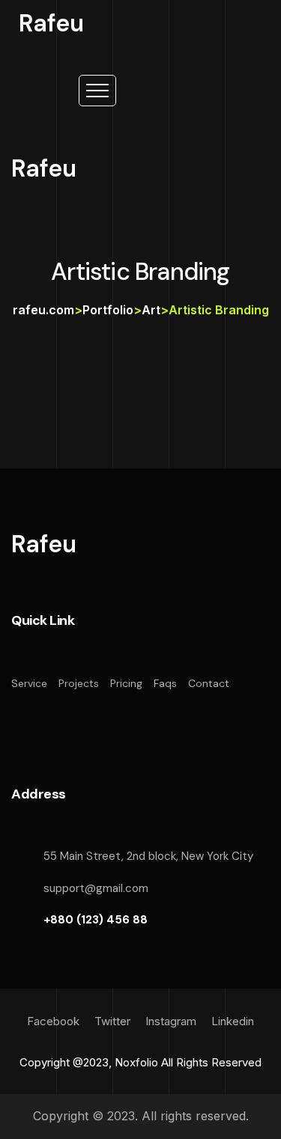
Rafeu (51, 23)
